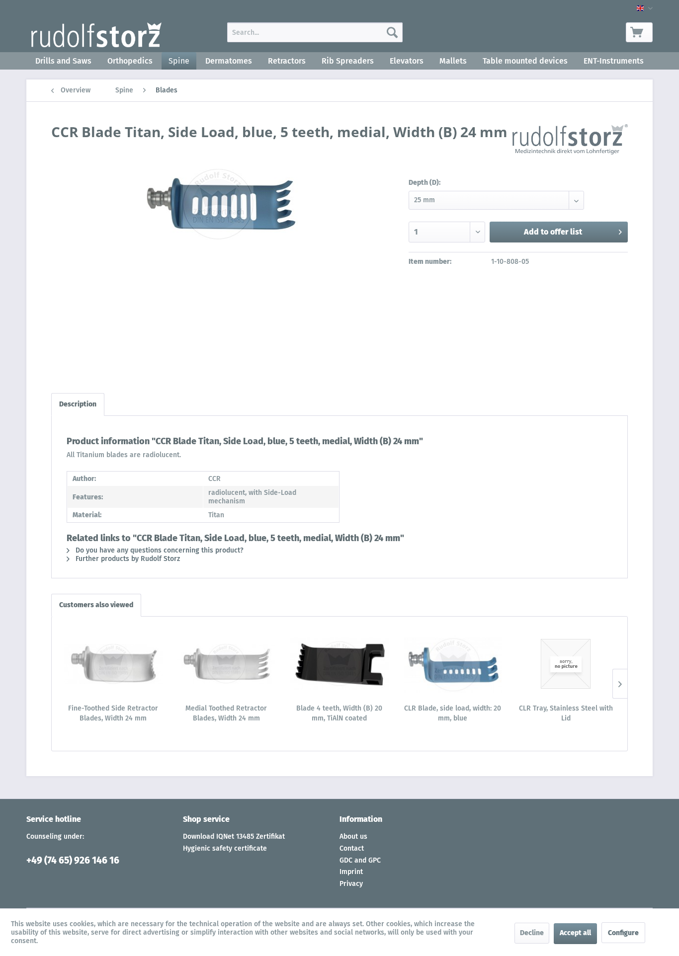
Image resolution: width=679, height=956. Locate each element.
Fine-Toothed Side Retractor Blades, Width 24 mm (113, 713)
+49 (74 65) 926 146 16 (72, 860)
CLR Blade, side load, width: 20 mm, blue (452, 713)
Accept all (575, 933)
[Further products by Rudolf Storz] (570, 141)
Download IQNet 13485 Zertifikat (234, 836)
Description (77, 404)
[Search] (392, 32)
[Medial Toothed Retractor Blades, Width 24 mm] (226, 664)
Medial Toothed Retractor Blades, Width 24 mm (226, 713)
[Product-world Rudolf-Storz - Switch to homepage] (96, 34)
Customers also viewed (96, 605)
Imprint (351, 872)
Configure (623, 933)
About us (353, 836)
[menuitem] (315, 32)
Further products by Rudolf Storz (127, 559)
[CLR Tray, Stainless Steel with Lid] (565, 664)
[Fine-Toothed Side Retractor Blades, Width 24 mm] (113, 664)
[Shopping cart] (639, 32)
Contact (352, 848)
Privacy (351, 883)
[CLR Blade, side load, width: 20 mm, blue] (453, 664)
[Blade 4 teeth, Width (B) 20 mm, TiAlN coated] (339, 664)
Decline (532, 933)
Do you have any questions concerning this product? (159, 550)
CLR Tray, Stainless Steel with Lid (566, 713)
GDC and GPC (360, 860)
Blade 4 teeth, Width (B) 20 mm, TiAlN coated (339, 713)
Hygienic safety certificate (225, 848)
